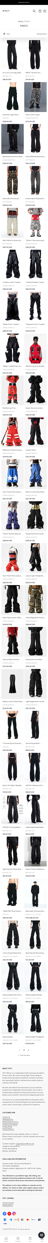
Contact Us (6, 1117)
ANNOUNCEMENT (24, 2)
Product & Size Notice (10, 1124)
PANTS (27, 21)
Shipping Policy (8, 1119)
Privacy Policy (7, 1127)
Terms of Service (8, 1129)
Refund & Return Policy (10, 1122)
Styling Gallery (8, 1205)
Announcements (8, 1203)
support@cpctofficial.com (25, 1144)
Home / (21, 21)
